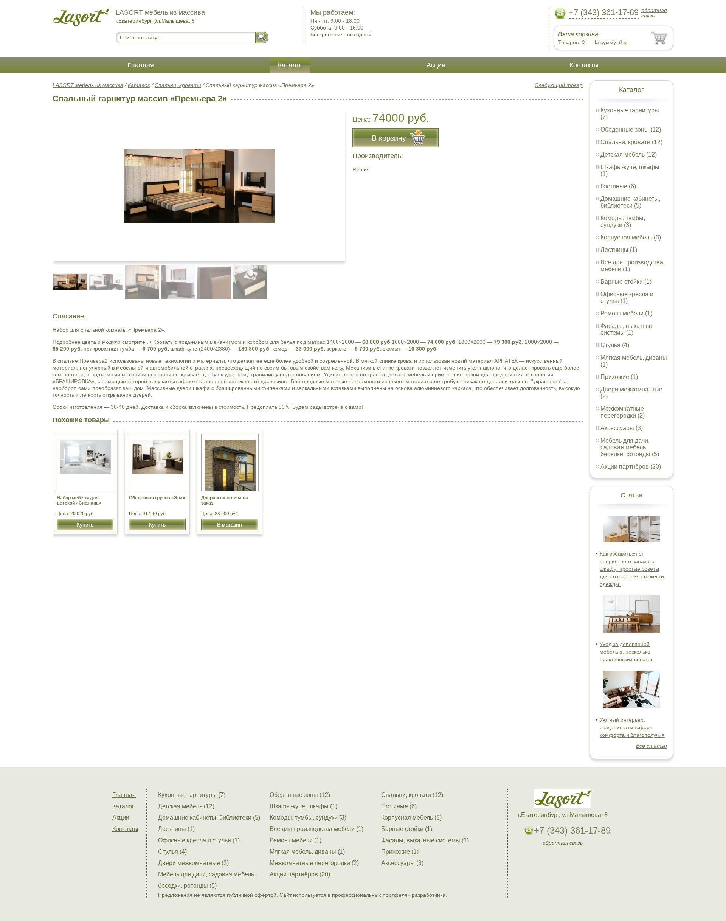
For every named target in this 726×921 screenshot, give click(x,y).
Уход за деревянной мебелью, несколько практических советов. (627, 651)
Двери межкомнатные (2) (193, 863)
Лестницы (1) (618, 250)
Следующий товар (559, 85)
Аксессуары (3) (621, 428)
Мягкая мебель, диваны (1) (307, 851)
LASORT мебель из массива (88, 85)
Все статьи (651, 746)
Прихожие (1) (619, 377)
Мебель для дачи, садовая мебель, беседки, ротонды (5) (629, 447)
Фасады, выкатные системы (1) (627, 329)
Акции (436, 65)
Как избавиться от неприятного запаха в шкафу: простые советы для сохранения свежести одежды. (632, 569)
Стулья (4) (614, 345)
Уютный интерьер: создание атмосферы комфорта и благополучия (632, 727)
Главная (140, 65)
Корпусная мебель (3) (630, 237)
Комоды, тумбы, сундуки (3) (622, 221)
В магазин (229, 525)
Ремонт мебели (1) (626, 313)
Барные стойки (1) (626, 281)
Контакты (584, 65)
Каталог (290, 65)
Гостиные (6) (618, 186)
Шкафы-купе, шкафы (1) (303, 806)
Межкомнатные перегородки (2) (622, 412)
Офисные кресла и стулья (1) (626, 297)
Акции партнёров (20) (630, 466)
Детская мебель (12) (628, 154)
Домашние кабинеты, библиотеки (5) (630, 202)
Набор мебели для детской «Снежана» (79, 500)
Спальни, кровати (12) (631, 142)
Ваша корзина (578, 34)
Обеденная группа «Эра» (157, 497)
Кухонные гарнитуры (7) (191, 795)
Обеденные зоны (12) (630, 129)
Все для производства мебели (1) (316, 829)
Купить (85, 525)
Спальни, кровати (178, 85)
